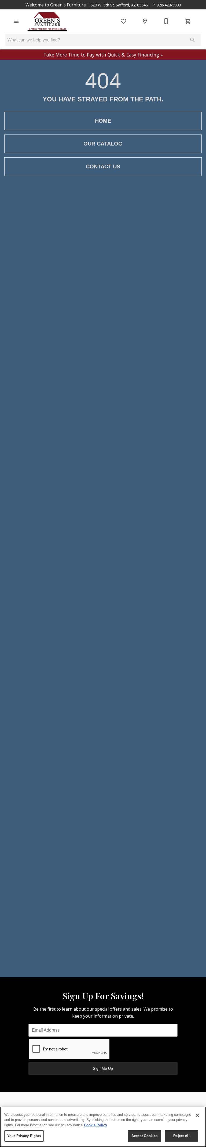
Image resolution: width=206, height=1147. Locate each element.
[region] (103, 1127)
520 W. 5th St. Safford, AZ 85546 (119, 5)
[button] (16, 21)
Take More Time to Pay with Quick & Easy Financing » (103, 54)
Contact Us (103, 166)
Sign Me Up (103, 1068)
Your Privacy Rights (24, 1136)
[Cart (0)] (187, 21)
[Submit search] (192, 40)
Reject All (181, 1136)
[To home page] (47, 21)
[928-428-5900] (166, 21)
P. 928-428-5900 (166, 5)
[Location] (144, 21)
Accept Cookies (144, 1136)
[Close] (197, 1115)
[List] (123, 21)
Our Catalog (103, 144)
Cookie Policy (95, 1125)
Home (103, 121)
